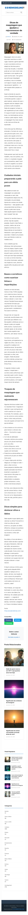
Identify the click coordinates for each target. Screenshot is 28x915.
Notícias (6, 864)
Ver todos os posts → (14, 637)
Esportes (7, 848)
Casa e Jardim (8, 821)
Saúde (6, 869)
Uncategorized (8, 885)
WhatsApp (9, 623)
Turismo (6, 880)
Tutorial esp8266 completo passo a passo (15, 793)
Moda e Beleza (8, 858)
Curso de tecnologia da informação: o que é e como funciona (17, 776)
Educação (7, 837)
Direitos (6, 832)
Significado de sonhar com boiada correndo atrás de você (13, 732)
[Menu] (23, 7)
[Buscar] (21, 12)
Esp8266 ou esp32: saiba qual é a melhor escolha (16, 767)
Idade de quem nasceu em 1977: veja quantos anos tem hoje (13, 670)
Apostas (6, 811)
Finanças (7, 853)
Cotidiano (7, 827)
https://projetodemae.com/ (12, 611)
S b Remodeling (14, 7)
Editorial (9, 36)
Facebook (8, 620)
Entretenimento (8, 843)
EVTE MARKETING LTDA (18, 909)
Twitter (18, 620)
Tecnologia (7, 874)
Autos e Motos (8, 816)
